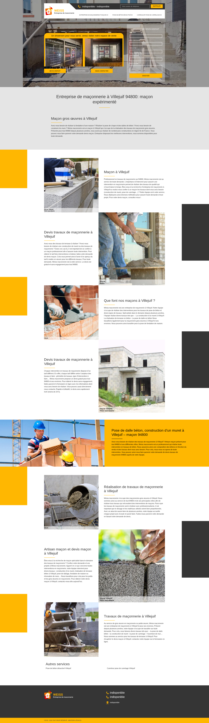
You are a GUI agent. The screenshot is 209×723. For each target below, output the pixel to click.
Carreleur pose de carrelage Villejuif (121, 668)
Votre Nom (133, 32)
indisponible (88, 6)
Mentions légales (74, 720)
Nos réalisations (78, 71)
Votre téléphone (134, 55)
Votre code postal (135, 40)
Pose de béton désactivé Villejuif (58, 668)
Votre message (134, 63)
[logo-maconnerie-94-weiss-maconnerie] (59, 11)
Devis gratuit (55, 71)
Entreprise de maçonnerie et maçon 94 (93, 15)
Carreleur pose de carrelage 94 (149, 15)
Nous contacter (101, 71)
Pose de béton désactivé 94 (122, 15)
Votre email (133, 48)
